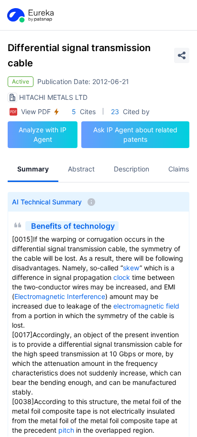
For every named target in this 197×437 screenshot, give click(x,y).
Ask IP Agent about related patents (135, 134)
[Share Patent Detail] (181, 55)
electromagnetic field (146, 306)
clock (121, 277)
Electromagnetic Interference (59, 296)
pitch (66, 430)
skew (131, 268)
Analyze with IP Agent (42, 134)
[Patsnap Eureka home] (30, 15)
